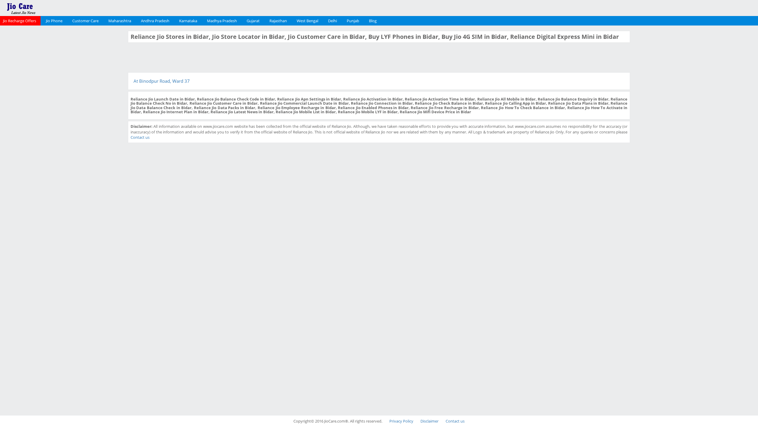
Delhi (332, 20)
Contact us (140, 137)
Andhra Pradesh (155, 20)
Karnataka (188, 20)
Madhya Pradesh (222, 20)
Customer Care (85, 20)
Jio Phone (54, 20)
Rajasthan (278, 20)
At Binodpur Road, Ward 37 (162, 81)
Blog (373, 20)
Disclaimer (429, 421)
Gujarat (253, 20)
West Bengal (307, 20)
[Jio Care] (41, 7)
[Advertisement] (63, 120)
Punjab (353, 20)
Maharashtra (119, 20)
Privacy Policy (401, 421)
